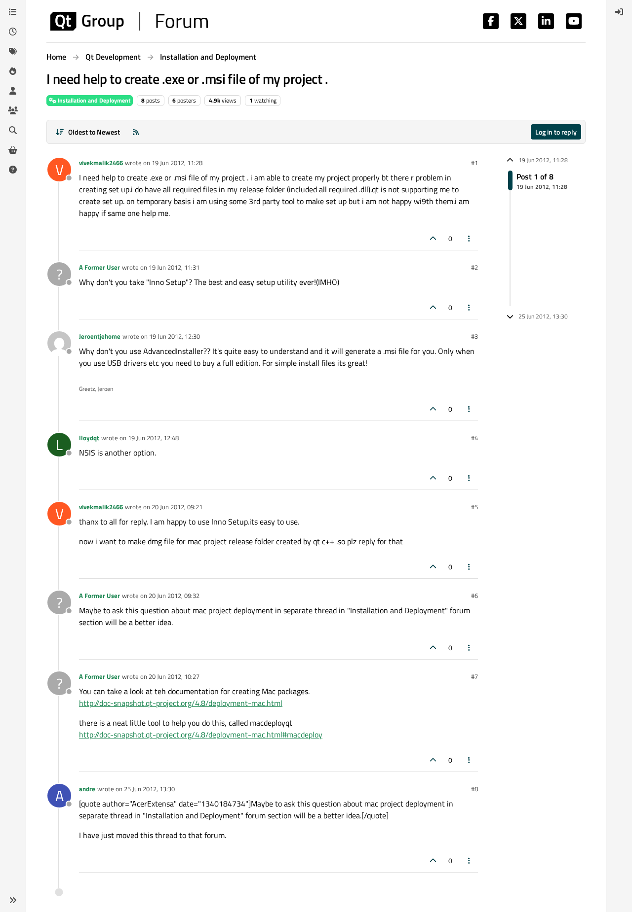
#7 (474, 676)
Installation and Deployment (93, 100)
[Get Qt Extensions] (13, 150)
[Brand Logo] (129, 21)
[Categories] (13, 12)
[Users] (13, 91)
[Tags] (13, 51)
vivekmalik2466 (101, 163)
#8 (474, 789)
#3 (474, 336)
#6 (474, 595)
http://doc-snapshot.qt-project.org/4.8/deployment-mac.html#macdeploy (200, 734)
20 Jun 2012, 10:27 (174, 676)
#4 (474, 438)
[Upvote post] (433, 238)
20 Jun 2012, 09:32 (174, 595)
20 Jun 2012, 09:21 (177, 507)
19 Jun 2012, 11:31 (174, 267)
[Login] (619, 12)
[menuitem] (619, 12)
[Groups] (13, 110)
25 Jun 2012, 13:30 (149, 789)
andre (87, 789)
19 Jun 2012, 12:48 (153, 438)
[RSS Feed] (135, 132)
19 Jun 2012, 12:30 (174, 336)
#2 (474, 267)
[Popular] (13, 71)
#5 (474, 507)
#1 (474, 163)
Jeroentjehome (99, 336)
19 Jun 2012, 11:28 (177, 163)
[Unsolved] (13, 169)
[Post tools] (469, 238)
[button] (13, 900)
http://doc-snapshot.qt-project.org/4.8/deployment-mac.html (180, 703)
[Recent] (13, 31)
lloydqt (89, 438)
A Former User (99, 267)
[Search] (13, 130)
